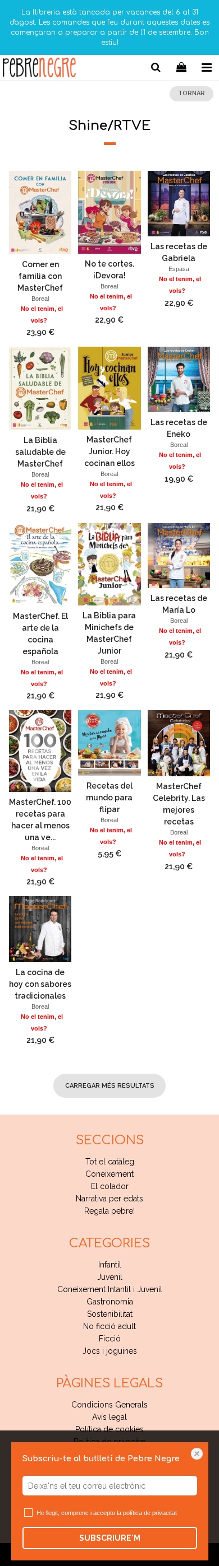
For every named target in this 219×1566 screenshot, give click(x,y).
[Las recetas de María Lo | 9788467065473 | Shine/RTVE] (179, 556)
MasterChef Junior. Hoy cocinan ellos (109, 451)
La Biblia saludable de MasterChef (40, 452)
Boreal (40, 298)
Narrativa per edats (109, 1198)
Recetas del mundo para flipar (109, 797)
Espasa (178, 268)
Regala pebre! (109, 1210)
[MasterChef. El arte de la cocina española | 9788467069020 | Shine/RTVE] (40, 564)
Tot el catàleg (109, 1161)
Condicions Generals (109, 1404)
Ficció (110, 1338)
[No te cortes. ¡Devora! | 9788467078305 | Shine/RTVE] (109, 212)
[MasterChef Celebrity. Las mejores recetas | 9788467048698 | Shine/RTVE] (179, 743)
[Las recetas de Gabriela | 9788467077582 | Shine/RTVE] (179, 203)
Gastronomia (109, 1301)
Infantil (109, 1264)
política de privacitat (150, 1512)
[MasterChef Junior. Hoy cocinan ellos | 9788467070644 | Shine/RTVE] (109, 388)
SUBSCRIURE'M (109, 1538)
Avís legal (109, 1417)
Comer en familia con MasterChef (40, 276)
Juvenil (109, 1277)
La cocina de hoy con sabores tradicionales (40, 984)
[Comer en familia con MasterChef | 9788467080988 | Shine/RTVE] (40, 212)
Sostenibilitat (110, 1313)
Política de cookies (109, 1429)
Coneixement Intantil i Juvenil (109, 1289)
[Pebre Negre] (39, 69)
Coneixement (109, 1173)
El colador (110, 1186)
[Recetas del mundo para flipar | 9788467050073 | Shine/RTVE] (109, 743)
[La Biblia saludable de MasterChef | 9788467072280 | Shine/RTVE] (40, 388)
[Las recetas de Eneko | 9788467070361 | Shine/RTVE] (179, 379)
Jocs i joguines (110, 1350)
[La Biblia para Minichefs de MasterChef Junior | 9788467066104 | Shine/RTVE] (109, 564)
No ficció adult (109, 1326)
